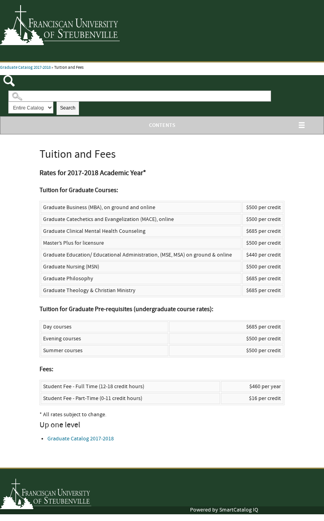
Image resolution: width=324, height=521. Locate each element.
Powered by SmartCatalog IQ (224, 509)
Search (67, 108)
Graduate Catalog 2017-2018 (25, 67)
